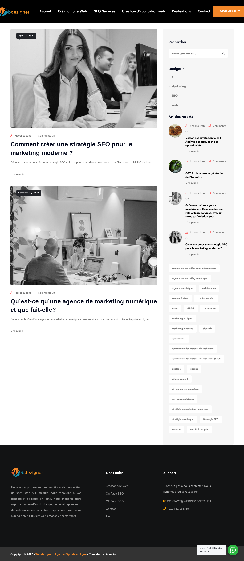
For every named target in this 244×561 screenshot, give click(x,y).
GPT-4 (190, 308)
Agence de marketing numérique (189, 278)
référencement (180, 379)
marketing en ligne (182, 318)
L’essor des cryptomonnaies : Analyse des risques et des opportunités (203, 141)
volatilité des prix (199, 429)
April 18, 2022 (26, 35)
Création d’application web (143, 11)
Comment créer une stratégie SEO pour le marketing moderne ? (206, 246)
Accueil (45, 11)
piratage (176, 369)
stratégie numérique (182, 419)
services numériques (183, 399)
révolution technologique (185, 389)
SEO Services (104, 11)
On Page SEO (115, 493)
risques (194, 369)
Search (223, 53)
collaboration (209, 288)
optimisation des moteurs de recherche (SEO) (196, 358)
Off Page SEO (115, 501)
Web (174, 105)
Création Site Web (72, 11)
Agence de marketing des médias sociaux (194, 268)
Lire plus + (17, 174)
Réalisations (181, 11)
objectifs (207, 328)
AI (173, 77)
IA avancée (210, 308)
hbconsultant (23, 135)
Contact (204, 11)
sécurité (176, 429)
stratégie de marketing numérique (190, 409)
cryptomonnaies (206, 298)
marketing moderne (182, 328)
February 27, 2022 (28, 192)
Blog (108, 516)
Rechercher (177, 42)
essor (175, 308)
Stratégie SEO (210, 419)
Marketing (178, 86)
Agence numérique (182, 288)
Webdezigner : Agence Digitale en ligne (61, 554)
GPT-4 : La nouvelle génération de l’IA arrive (204, 175)
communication (180, 298)
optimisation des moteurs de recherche (193, 348)
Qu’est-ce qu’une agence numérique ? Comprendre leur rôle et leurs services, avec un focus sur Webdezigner (204, 210)
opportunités (178, 338)
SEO (174, 95)
